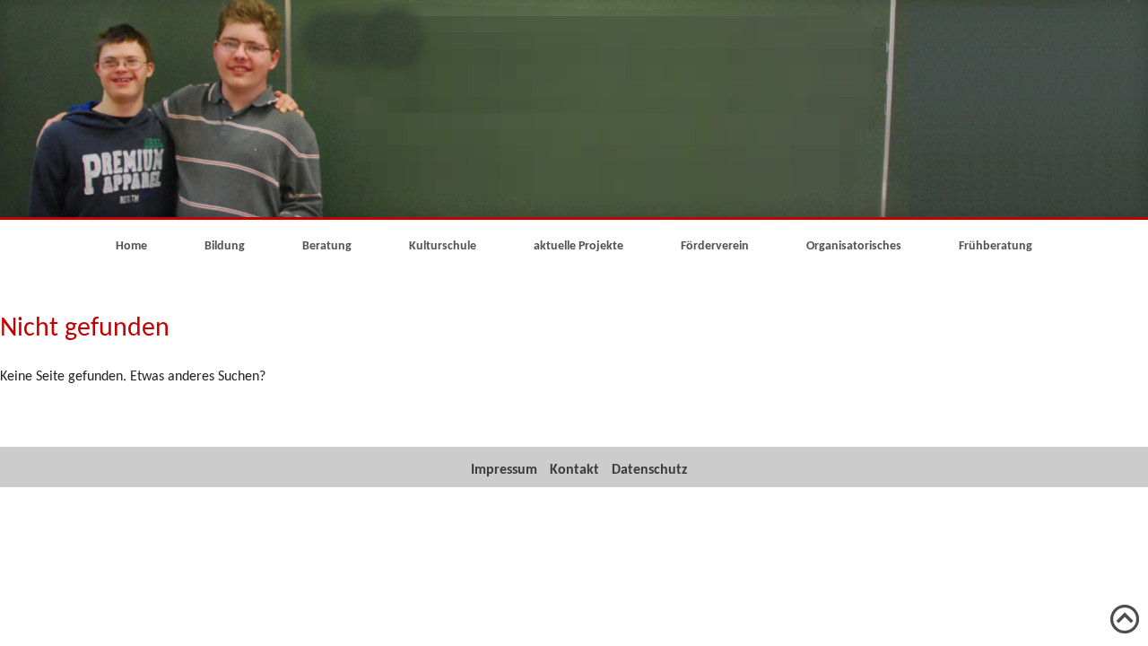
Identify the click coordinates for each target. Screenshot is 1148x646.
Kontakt (574, 470)
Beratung (327, 246)
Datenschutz (649, 470)
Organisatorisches (853, 246)
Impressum (504, 470)
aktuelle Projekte (578, 246)
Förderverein (715, 246)
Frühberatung (995, 246)
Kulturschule (442, 246)
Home (131, 246)
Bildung (224, 246)
